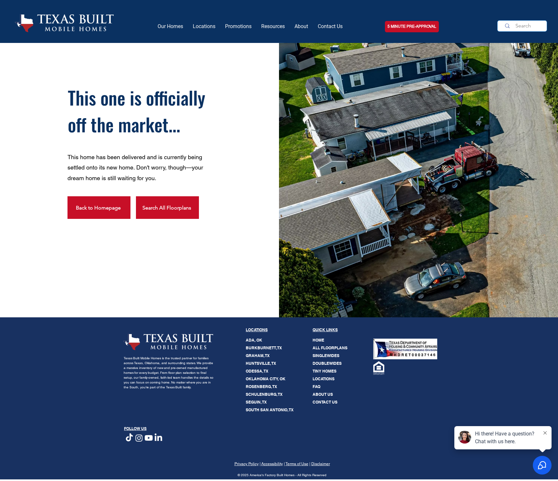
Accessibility (272, 464)
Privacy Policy (246, 464)
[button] (273, 26)
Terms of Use (296, 464)
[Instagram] (139, 438)
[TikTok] (129, 438)
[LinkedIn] (158, 438)
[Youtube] (148, 438)
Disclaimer (320, 464)
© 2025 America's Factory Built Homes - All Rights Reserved (282, 475)
